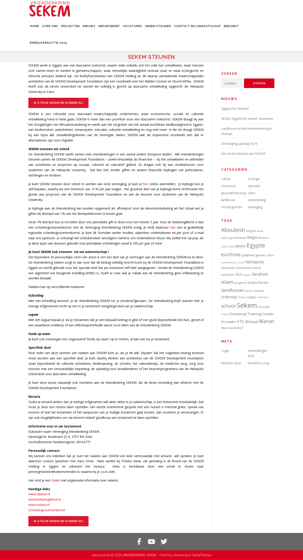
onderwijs (229, 296)
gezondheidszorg (233, 193)
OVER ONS (50, 26)
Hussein (246, 274)
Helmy (256, 268)
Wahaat (251, 321)
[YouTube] (151, 541)
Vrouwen (228, 321)
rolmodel (262, 297)
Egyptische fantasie (235, 108)
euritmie (231, 254)
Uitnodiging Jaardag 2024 (239, 143)
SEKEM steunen (158, 26)
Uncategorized (231, 207)
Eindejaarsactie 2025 (48, 42)
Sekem (247, 305)
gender (261, 255)
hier (145, 184)
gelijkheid (248, 255)
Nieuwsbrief (109, 26)
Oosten (242, 297)
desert (240, 246)
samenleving (257, 200)
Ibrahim (260, 274)
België (252, 237)
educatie (254, 186)
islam (251, 193)
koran (263, 282)
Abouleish (233, 229)
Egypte (256, 245)
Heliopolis (254, 261)
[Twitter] (164, 541)
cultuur (226, 179)
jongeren (240, 283)
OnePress (166, 555)
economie (228, 186)
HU (238, 274)
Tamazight (264, 306)
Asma (260, 231)
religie (251, 297)
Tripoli (224, 314)
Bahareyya (227, 237)
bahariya (240, 238)
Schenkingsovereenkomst (46, 510)
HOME (34, 26)
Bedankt (231, 26)
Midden (248, 290)
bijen (224, 246)
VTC (240, 321)
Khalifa (252, 283)
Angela (251, 231)
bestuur (263, 238)
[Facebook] (139, 541)
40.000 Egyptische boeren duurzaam (247, 118)
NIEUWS (89, 26)
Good (241, 262)
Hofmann (227, 275)
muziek (259, 291)
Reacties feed (231, 363)
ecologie (254, 179)
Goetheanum (229, 262)
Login (225, 351)
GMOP (270, 255)
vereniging (255, 207)
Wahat (266, 321)
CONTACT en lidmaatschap (197, 26)
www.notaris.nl (38, 505)
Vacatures (132, 26)
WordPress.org (258, 363)
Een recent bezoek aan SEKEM (243, 153)
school (228, 306)
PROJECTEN (70, 26)
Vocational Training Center (251, 313)
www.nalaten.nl (39, 494)
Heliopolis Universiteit (236, 268)
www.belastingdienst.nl (44, 499)
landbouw (228, 200)
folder (55, 480)
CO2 (231, 246)
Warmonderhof (232, 328)
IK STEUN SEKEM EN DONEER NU (58, 102)
